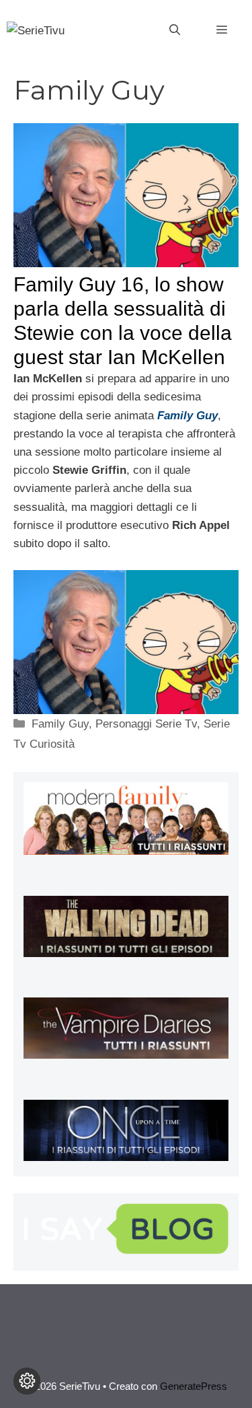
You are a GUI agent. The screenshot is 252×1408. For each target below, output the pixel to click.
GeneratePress (193, 1386)
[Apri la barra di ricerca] (174, 30)
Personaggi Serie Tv (146, 723)
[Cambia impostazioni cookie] (26, 1381)
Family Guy (60, 723)
